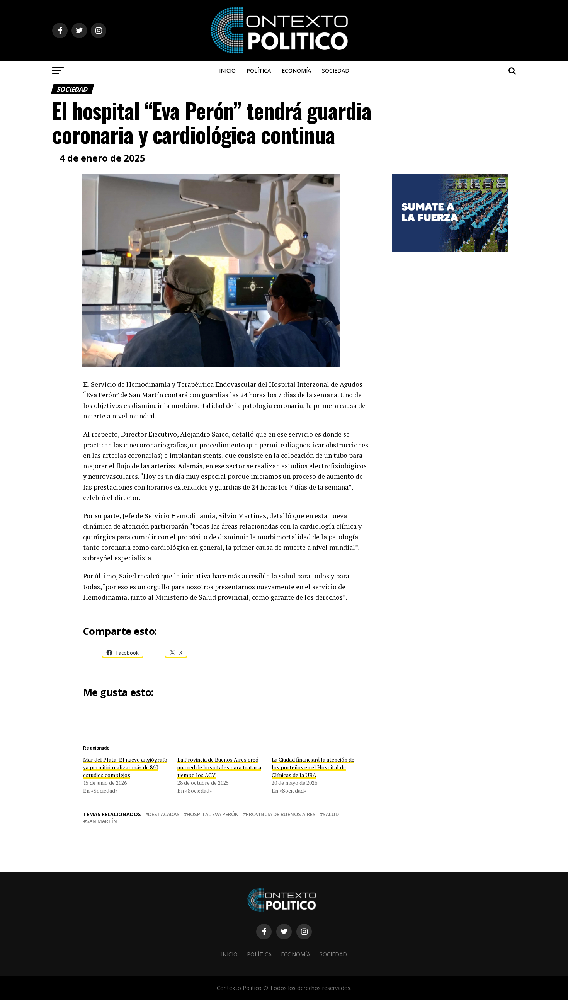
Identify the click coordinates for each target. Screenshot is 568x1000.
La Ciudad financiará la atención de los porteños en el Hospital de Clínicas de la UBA (313, 767)
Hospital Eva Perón (213, 814)
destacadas (164, 814)
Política (259, 70)
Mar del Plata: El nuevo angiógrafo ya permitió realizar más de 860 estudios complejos (125, 767)
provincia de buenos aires (281, 814)
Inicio (227, 70)
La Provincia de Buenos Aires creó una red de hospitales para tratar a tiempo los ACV (219, 767)
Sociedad (335, 70)
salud (331, 814)
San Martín (101, 821)
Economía (296, 70)
